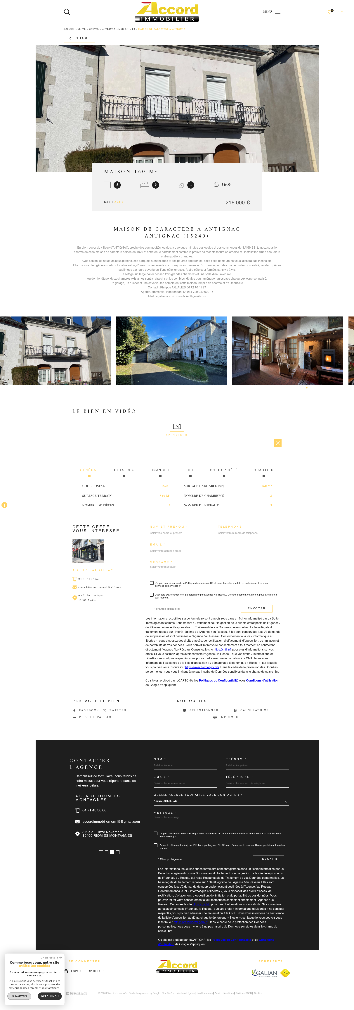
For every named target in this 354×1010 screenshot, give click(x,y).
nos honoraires (205, 993)
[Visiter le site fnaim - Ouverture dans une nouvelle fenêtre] (285, 973)
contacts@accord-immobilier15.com (99, 587)
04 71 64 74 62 (88, 579)
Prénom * (236, 759)
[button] (305, 388)
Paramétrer (19, 996)
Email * (158, 544)
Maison (124, 29)
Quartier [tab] (264, 470)
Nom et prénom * (169, 526)
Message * (161, 562)
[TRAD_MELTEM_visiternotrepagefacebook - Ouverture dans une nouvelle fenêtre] (4, 505)
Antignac (108, 29)
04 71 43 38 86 (94, 810)
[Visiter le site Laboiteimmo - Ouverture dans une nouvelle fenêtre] (76, 993)
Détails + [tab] (124, 470)
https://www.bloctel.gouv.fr (202, 667)
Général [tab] (89, 470)
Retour (82, 38)
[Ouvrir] (67, 11)
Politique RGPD (244, 993)
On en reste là (49, 957)
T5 (133, 29)
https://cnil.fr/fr (223, 649)
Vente (82, 29)
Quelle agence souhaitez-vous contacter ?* (199, 795)
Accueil (69, 29)
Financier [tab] (160, 470)
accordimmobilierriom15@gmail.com (111, 821)
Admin (218, 993)
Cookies (258, 993)
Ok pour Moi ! (50, 996)
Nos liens (228, 993)
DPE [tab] (191, 470)
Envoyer (257, 609)
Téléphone (230, 526)
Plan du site (168, 993)
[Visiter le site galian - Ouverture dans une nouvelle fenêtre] (264, 973)
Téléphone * (240, 777)
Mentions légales (186, 993)
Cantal (94, 29)
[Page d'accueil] (167, 12)
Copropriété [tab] (224, 470)
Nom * (160, 759)
